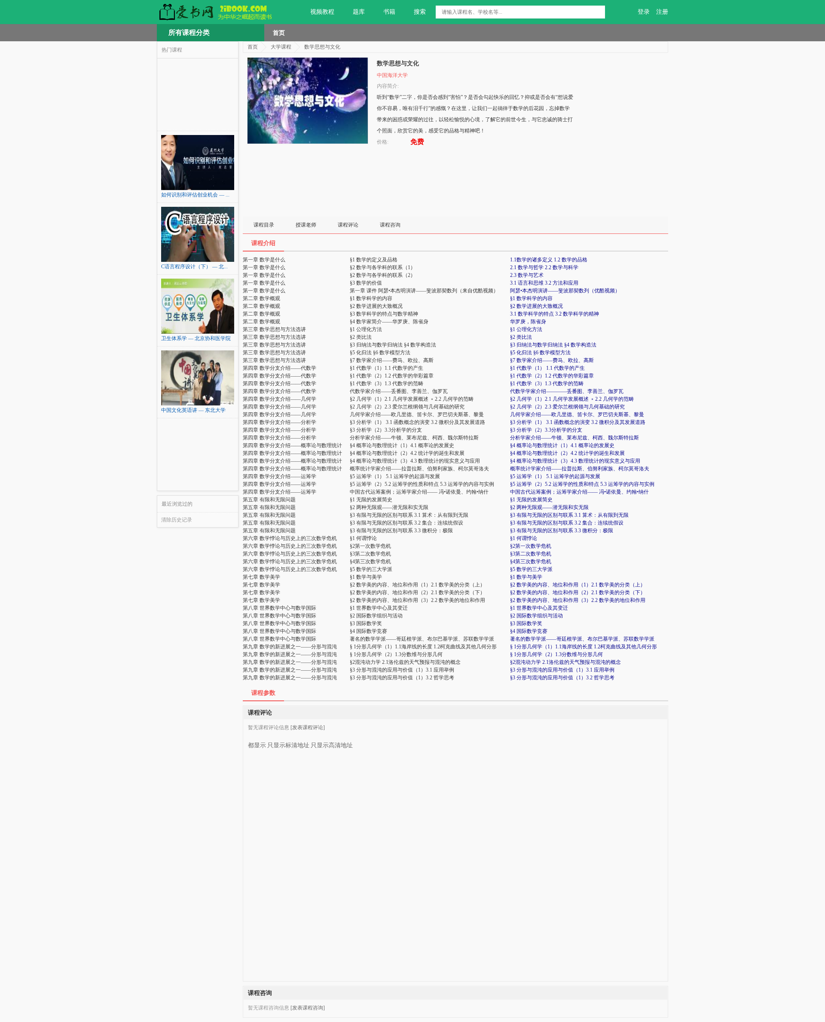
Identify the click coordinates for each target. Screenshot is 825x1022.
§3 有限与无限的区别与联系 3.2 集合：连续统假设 (566, 523)
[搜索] (598, 12)
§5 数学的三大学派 (531, 569)
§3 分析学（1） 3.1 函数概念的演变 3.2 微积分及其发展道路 (577, 422)
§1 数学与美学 (526, 577)
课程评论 (348, 225)
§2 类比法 (521, 337)
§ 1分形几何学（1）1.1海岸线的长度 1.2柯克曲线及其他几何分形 (583, 647)
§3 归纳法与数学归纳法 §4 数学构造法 (553, 345)
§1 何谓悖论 (523, 538)
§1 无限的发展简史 (531, 500)
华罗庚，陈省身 (528, 322)
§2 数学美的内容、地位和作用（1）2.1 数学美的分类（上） (577, 585)
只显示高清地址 (332, 745)
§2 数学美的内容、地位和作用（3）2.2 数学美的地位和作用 (577, 600)
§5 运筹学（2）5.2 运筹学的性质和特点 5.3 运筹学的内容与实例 (582, 484)
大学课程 (281, 47)
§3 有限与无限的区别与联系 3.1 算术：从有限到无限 (569, 515)
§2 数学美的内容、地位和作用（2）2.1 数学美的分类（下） (577, 592)
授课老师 (306, 225)
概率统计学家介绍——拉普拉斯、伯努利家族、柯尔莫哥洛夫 (579, 469)
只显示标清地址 (288, 745)
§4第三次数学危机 (530, 562)
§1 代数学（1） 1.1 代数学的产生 (547, 368)
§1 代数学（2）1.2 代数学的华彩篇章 (552, 376)
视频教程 (322, 12)
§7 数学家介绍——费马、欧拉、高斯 (552, 360)
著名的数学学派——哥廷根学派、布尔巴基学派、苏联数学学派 (582, 639)
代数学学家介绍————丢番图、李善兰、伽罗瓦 (566, 391)
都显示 (257, 745)
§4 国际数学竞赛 (528, 631)
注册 (662, 12)
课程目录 (264, 225)
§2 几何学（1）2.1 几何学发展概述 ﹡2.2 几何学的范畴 (572, 399)
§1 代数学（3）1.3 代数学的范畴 (547, 384)
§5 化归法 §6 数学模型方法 (540, 353)
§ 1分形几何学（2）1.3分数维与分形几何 (556, 654)
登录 (644, 12)
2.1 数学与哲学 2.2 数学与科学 (544, 267)
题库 (359, 12)
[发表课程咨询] (307, 1008)
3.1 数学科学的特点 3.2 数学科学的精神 (554, 314)
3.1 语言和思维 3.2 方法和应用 (544, 283)
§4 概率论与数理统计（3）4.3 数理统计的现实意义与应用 (575, 461)
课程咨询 (390, 225)
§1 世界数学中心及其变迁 (539, 608)
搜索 (420, 12)
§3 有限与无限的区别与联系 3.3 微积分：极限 (561, 531)
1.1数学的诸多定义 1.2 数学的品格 (548, 260)
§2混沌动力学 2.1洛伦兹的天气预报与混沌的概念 (565, 662)
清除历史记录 (176, 520)
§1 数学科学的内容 (531, 298)
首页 (279, 32)
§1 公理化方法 (526, 329)
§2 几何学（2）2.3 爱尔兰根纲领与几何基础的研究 (567, 407)
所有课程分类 (189, 32)
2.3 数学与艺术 (527, 275)
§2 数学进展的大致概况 (536, 306)
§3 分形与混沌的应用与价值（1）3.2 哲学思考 (562, 678)
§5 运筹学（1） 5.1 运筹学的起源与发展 (555, 476)
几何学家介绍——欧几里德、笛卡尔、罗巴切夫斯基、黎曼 (577, 414)
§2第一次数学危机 (530, 546)
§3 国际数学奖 (526, 623)
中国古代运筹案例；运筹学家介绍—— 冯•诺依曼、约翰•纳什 (579, 492)
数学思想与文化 (322, 47)
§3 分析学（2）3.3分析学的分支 (546, 430)
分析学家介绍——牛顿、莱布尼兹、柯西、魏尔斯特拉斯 (574, 438)
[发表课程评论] (307, 727)
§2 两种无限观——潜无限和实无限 (549, 507)
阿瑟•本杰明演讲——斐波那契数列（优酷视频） (565, 291)
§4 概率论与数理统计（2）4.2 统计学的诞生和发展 (567, 453)
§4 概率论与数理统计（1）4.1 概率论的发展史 (562, 445)
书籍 (389, 12)
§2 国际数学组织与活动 (536, 616)
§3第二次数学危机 (530, 554)
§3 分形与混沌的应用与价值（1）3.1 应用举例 (562, 670)
